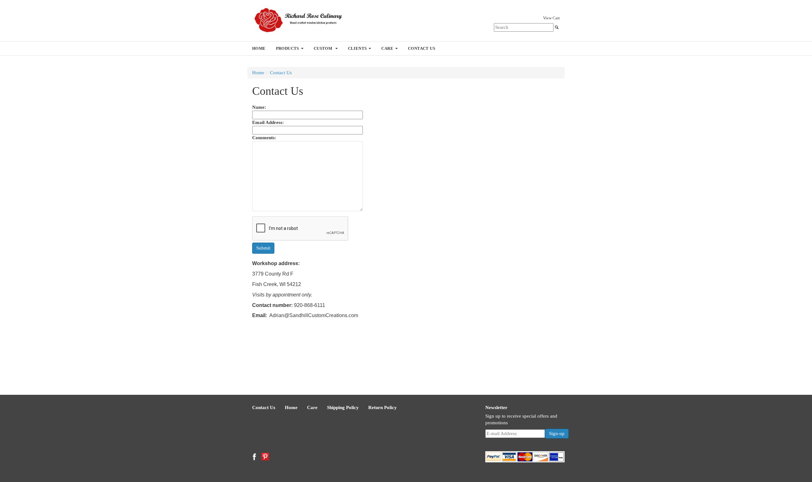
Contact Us (421, 48)
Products (287, 48)
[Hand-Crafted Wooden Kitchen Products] (302, 19)
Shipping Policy (343, 407)
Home (259, 48)
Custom (323, 48)
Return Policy (382, 407)
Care (387, 48)
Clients (357, 48)
